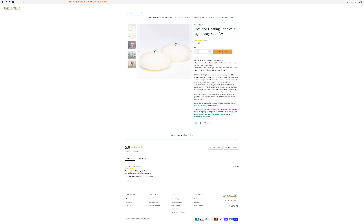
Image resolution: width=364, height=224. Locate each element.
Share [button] (129, 181)
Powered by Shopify (144, 218)
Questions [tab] (141, 158)
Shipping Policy (176, 205)
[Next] (191, 51)
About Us (128, 198)
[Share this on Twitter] (196, 123)
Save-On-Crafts (134, 218)
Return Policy (175, 209)
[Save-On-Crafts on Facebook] (2, 2)
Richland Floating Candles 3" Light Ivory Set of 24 (139, 176)
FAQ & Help (129, 205)
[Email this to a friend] (209, 123)
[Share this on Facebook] (200, 123)
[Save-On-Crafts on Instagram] (6, 2)
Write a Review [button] (232, 148)
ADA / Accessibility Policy (178, 212)
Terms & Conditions (177, 202)
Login (353, 2)
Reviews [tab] (128, 158)
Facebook (196, 202)
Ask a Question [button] (216, 148)
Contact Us (129, 202)
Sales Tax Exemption (154, 205)
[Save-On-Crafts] (11, 8)
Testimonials (197, 198)
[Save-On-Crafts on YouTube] (13, 2)
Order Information (153, 202)
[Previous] (138, 51)
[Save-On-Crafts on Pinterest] (10, 2)
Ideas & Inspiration (199, 205)
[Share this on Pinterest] (205, 123)
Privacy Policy (175, 198)
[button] (155, 17)
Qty (195, 47)
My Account (152, 198)
